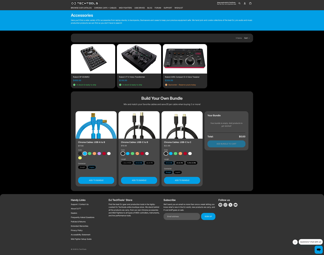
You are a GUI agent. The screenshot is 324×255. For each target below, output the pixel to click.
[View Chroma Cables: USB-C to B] (139, 125)
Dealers (74, 213)
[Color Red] (104, 153)
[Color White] (109, 153)
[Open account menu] (245, 3)
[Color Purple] (99, 153)
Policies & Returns (78, 222)
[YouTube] (235, 205)
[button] (247, 38)
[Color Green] (90, 153)
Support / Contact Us (79, 204)
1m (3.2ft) (139, 163)
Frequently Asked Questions (82, 217)
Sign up (208, 216)
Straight (82, 167)
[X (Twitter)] (230, 205)
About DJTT (76, 208)
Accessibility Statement (80, 235)
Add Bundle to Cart (226, 144)
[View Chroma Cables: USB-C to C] (182, 125)
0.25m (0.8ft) (191, 163)
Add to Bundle (96, 180)
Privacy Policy (77, 230)
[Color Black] (80, 153)
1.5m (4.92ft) (127, 163)
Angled (91, 167)
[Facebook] (220, 205)
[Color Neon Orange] (94, 153)
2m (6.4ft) (149, 163)
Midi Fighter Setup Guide (81, 239)
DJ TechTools (81, 249)
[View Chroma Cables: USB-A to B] (96, 125)
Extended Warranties (79, 226)
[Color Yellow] (80, 157)
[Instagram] (225, 205)
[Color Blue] (85, 153)
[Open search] (239, 3)
